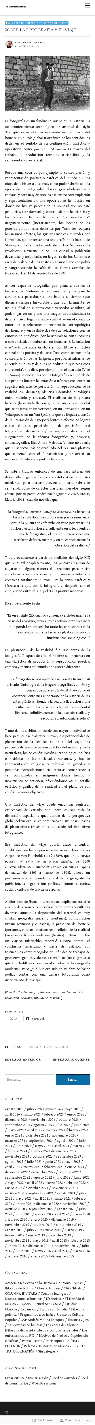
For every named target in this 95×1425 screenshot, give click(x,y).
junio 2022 (81, 1178)
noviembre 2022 (43, 1172)
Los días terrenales (63, 1330)
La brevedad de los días (25, 1325)
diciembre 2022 (16, 1172)
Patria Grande (32, 1341)
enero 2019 (36, 1235)
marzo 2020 (81, 1214)
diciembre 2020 (47, 1204)
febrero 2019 (15, 1235)
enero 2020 (39, 1220)
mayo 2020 (43, 1214)
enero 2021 (24, 1204)
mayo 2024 (43, 1146)
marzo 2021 (62, 1199)
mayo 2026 (72, 1109)
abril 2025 (34, 1130)
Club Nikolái (73, 1288)
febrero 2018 (80, 1241)
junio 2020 (23, 1214)
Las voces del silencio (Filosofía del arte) (36, 23)
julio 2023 (34, 1162)
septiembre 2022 (17, 1178)
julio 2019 (34, 1230)
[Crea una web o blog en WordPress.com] (6, 1412)
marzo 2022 (54, 1183)
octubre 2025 (69, 1120)
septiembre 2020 (40, 1209)
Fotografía (33, 1047)
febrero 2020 (17, 1220)
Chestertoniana (48, 1288)
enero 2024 (39, 1151)
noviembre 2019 (17, 1225)
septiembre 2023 (68, 1156)
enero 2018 (16, 1246)
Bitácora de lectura (19, 1288)
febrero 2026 (54, 1114)
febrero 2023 (54, 1167)
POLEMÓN (12, 1346)
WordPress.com (44, 1383)
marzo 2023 (32, 1167)
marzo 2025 (54, 1130)
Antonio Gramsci (70, 1283)
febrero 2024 (17, 1151)
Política (71, 1341)
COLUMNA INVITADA (21, 1294)
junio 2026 (53, 1109)
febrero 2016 (17, 1256)
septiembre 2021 (40, 1193)
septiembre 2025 (17, 1125)
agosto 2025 (43, 1125)
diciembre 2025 (16, 1120)
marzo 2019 (73, 1230)
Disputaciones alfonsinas (23, 1299)
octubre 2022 (69, 1172)
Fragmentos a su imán (36, 1315)
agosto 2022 (43, 1178)
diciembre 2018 (60, 1235)
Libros (41, 1330)
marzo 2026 (32, 1114)
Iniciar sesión (38, 1378)
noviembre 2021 (64, 1188)
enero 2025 (13, 1135)
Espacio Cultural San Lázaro (40, 1304)
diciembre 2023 (62, 1151)
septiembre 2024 (40, 1141)
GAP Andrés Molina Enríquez (42, 1320)
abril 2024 (61, 1146)
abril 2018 (59, 1241)
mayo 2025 (16, 1130)
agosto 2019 (14, 1230)
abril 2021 (42, 1199)
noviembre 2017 (66, 1246)
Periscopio (54, 1341)
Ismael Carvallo (33, 42)
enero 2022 (13, 1188)
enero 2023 (75, 1167)
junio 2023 (53, 1162)
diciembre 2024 (37, 1135)
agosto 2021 (66, 1193)
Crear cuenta (15, 1378)
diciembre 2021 (37, 1188)
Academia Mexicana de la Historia (30, 1283)
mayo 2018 (41, 1241)
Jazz (86, 1320)
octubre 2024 (15, 1141)
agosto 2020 (66, 1209)
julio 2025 (62, 1125)
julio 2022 (62, 1178)
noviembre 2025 (43, 1120)
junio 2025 (81, 1125)
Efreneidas (54, 1299)
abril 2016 (61, 1251)
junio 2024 (23, 1146)
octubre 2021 (15, 1193)
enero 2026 (75, 1114)
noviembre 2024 (64, 1135)
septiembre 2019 (68, 1225)
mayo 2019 (53, 1230)
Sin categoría (48, 1351)
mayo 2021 (24, 1199)
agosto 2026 (14, 1109)
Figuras (45, 1309)
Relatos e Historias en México (46, 1346)
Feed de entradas (64, 1378)
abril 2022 (34, 1183)
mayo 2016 (43, 1251)
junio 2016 (23, 1251)
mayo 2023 (72, 1162)
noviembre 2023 (17, 1156)
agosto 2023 (14, 1162)
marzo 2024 (81, 1146)
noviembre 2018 (17, 1241)
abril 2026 (12, 1114)
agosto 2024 (66, 1141)
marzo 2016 (81, 1251)
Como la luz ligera (54, 1294)
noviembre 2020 (74, 1204)
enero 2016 (39, 1256)
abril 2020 (61, 1214)
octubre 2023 (43, 1156)
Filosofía (61, 1309)
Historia (74, 1320)
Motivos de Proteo (53, 1336)
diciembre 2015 (62, 1256)
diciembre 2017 (39, 1246)
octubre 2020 (15, 1209)
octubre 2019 (43, 1225)
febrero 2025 (76, 1130)
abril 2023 (12, 1167)
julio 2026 (34, 1109)
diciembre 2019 (62, 1220)
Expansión (28, 1309)
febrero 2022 (76, 1183)
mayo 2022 (16, 1183)
